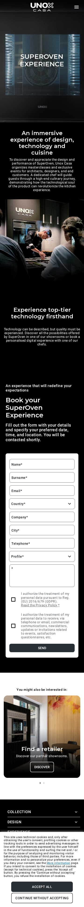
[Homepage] (42, 7)
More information (58, 863)
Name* (16, 464)
